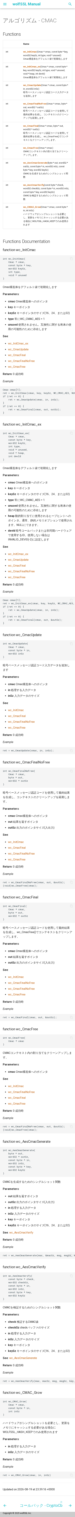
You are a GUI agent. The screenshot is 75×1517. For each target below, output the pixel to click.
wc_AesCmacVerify (33, 185)
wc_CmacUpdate (32, 85)
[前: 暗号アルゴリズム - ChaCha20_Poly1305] (5, 1504)
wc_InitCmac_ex (31, 66)
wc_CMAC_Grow (32, 207)
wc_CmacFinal (30, 126)
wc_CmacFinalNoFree (34, 103)
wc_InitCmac (30, 51)
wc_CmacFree (30, 148)
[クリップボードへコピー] (71, 259)
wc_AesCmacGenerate (35, 162)
